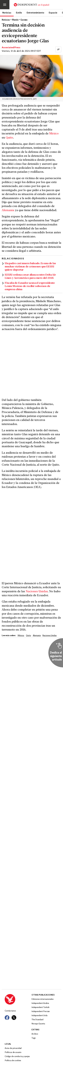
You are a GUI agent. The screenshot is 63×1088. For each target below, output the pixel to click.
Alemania (8, 210)
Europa (24, 20)
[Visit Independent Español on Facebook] (7, 1017)
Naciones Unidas (37, 591)
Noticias (6, 12)
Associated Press (11, 47)
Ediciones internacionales (43, 999)
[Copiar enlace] (58, 49)
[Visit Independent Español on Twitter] (14, 1017)
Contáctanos (10, 1011)
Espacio (53, 12)
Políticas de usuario (13, 1052)
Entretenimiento (35, 12)
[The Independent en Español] (31, 4)
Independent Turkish (40, 1007)
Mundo (15, 20)
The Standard (37, 1020)
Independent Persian (41, 1011)
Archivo (35, 1034)
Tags (34, 1038)
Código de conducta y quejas (17, 1056)
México (54, 133)
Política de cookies (13, 1061)
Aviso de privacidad (13, 1048)
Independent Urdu (39, 1016)
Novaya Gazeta (38, 1024)
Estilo (19, 12)
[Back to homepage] (18, 999)
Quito (9, 137)
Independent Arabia (40, 1003)
